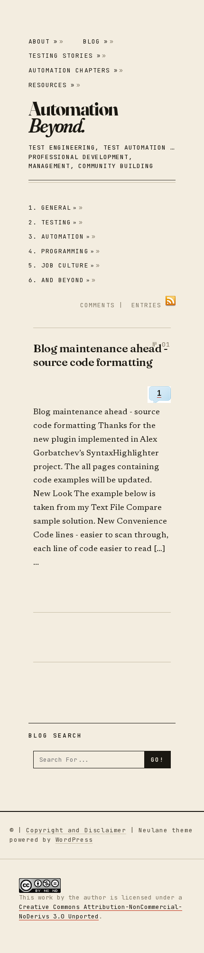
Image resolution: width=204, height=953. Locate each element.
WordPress (74, 840)
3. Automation (59, 236)
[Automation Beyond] (73, 116)
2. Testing (52, 222)
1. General (52, 208)
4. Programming (61, 251)
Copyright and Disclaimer (76, 830)
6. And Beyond (59, 280)
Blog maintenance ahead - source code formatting (100, 354)
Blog (95, 41)
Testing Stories (64, 56)
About (42, 41)
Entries (146, 305)
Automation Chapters (73, 70)
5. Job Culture (61, 265)
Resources (51, 85)
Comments (97, 305)
